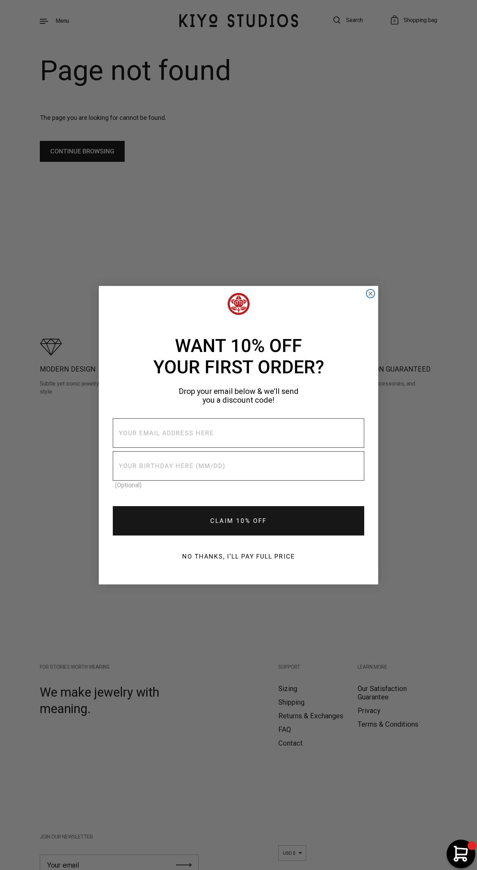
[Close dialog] (370, 293)
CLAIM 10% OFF (238, 520)
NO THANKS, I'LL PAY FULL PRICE (238, 556)
